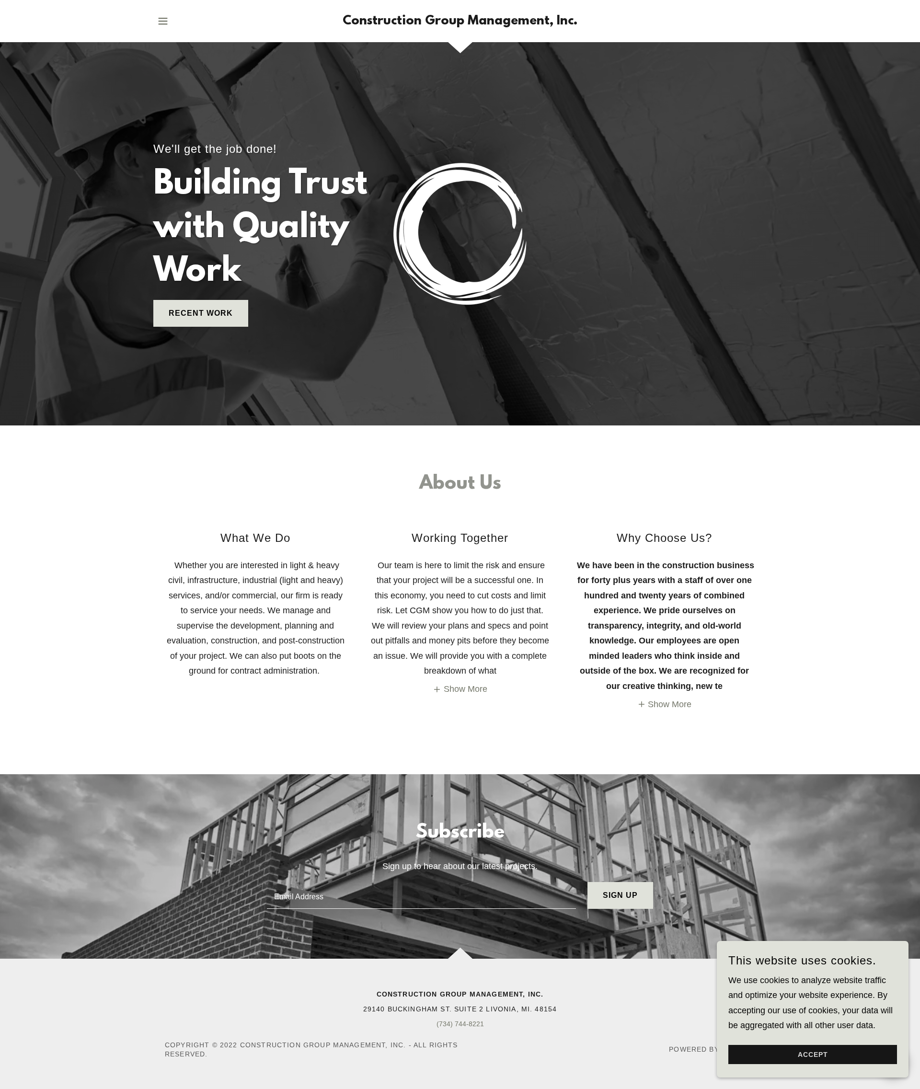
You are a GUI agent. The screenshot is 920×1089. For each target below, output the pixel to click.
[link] (460, 21)
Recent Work (201, 313)
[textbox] (421, 895)
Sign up (620, 895)
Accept (813, 1054)
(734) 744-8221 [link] (460, 1024)
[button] (162, 21)
